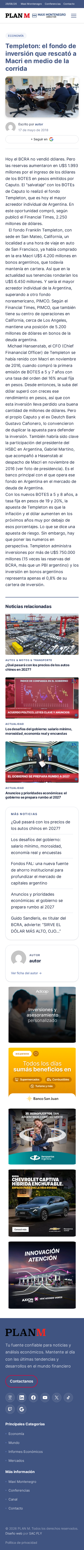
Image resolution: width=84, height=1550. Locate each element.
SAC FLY (35, 1533)
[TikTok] (68, 1397)
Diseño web (13, 1533)
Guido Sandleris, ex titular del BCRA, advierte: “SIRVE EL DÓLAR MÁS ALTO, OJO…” (38, 924)
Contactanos (21, 1381)
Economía (16, 35)
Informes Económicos (26, 1451)
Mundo (14, 1443)
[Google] (21, 1409)
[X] (56, 1397)
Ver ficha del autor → (26, 973)
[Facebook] (33, 1397)
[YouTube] (45, 1397)
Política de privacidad (21, 1542)
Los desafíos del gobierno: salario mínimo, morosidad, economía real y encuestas (38, 731)
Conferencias (53, 3)
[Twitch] (10, 1409)
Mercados (16, 1460)
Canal (13, 1499)
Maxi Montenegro (31, 3)
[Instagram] (10, 1397)
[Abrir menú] (74, 16)
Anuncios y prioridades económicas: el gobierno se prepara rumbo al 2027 (36, 795)
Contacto (69, 3)
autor (39, 124)
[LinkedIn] (21, 1397)
